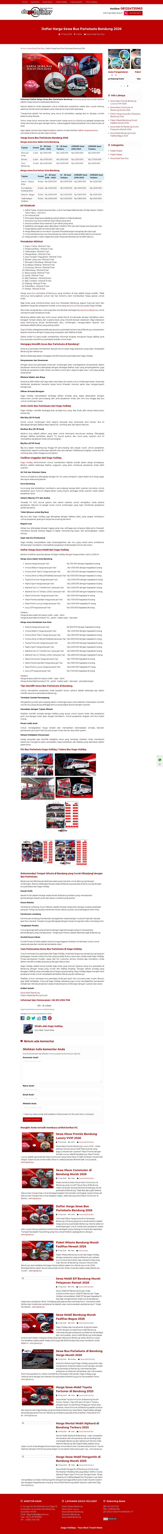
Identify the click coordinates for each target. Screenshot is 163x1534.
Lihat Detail (127, 59)
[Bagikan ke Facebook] (23, 1019)
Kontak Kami (135, 13)
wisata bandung (48, 1009)
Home (25, 2)
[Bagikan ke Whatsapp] (28, 1019)
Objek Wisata (116, 151)
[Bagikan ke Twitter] (33, 1019)
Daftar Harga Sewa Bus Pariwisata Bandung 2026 (82, 29)
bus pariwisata (30, 1009)
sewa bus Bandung (77, 121)
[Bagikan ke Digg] (39, 1019)
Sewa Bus (35, 2)
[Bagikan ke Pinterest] (50, 1019)
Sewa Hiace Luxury (70, 1509)
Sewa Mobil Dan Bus (95, 34)
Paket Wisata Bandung (124, 72)
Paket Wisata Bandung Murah (34, 995)
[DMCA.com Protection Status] (110, 1519)
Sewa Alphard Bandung (72, 1512)
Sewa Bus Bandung (71, 1514)
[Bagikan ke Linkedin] (44, 1019)
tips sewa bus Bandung (87, 310)
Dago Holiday (50, 133)
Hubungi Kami (76, 2)
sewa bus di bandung (76, 306)
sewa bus (38, 1009)
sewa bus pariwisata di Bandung (42, 293)
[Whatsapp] (160, 760)
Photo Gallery (91, 2)
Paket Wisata (61, 2)
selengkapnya (27, 1162)
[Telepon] (160, 764)
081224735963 (131, 8)
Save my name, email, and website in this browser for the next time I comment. (59, 1114)
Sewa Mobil (47, 2)
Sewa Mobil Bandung (30, 993)
